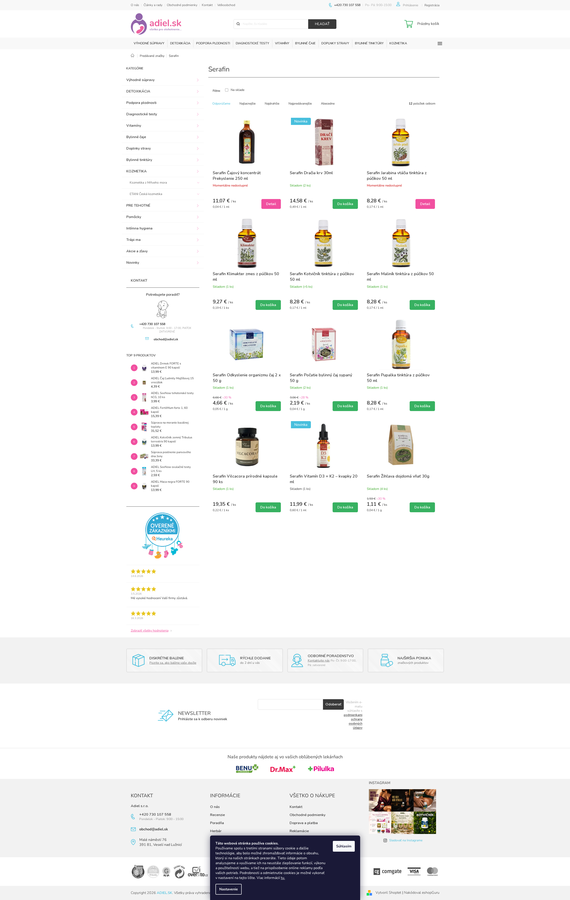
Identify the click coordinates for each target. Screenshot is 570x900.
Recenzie (217, 814)
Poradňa (217, 823)
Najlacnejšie (247, 103)
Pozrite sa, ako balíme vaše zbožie (172, 663)
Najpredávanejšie (300, 103)
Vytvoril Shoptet (388, 892)
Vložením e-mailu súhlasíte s (353, 715)
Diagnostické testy (141, 114)
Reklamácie (299, 831)
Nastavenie (228, 889)
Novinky (132, 262)
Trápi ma (133, 239)
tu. (283, 877)
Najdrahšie (272, 103)
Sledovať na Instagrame (405, 840)
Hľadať (322, 23)
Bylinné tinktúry (139, 159)
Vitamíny (133, 125)
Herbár (216, 831)
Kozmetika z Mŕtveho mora (148, 182)
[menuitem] (149, 43)
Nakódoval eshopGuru (421, 892)
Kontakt (207, 5)
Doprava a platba (304, 823)
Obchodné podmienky (182, 5)
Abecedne (328, 103)
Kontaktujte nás (319, 660)
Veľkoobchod (226, 5)
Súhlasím (343, 846)
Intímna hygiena (139, 228)
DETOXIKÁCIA (138, 91)
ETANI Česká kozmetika (146, 194)
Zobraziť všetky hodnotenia (149, 630)
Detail (271, 203)
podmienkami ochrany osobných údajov (353, 721)
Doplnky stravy (138, 148)
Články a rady (153, 5)
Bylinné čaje (136, 137)
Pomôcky (133, 216)
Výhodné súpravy (140, 79)
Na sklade (237, 90)
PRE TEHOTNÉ (138, 205)
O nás (135, 5)
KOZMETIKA (136, 171)
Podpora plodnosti (141, 102)
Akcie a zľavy (137, 251)
